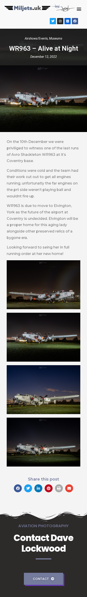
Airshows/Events (36, 38)
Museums (55, 38)
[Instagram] (60, 21)
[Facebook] (75, 21)
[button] (79, 8)
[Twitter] (53, 21)
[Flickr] (67, 21)
